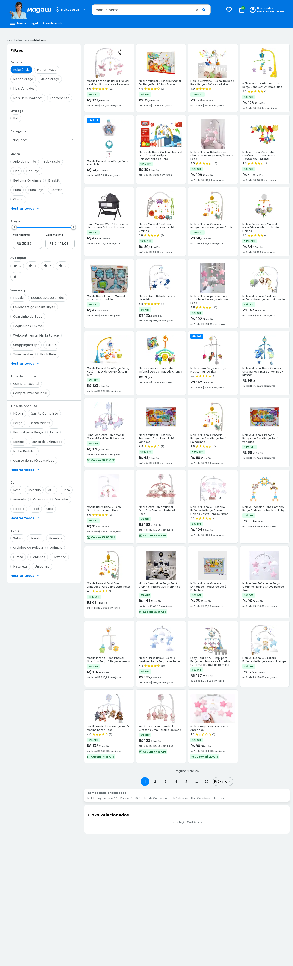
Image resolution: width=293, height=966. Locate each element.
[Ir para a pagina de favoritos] (228, 9)
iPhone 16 (126, 798)
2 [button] (155, 781)
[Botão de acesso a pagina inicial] (30, 9)
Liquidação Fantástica (187, 822)
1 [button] (145, 781)
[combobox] (151, 9)
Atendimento (52, 23)
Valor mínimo (21, 234)
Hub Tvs (218, 798)
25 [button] (207, 781)
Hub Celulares (179, 798)
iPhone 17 (110, 798)
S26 (137, 798)
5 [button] (186, 781)
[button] (197, 10)
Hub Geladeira (200, 798)
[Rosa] (109, 154)
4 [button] (176, 781)
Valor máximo (54, 234)
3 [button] (165, 781)
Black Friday (93, 798)
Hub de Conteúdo (155, 798)
